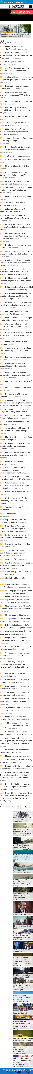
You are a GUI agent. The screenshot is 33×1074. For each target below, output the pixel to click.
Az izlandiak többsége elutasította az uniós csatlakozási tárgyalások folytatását (15, 446)
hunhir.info (3, 168)
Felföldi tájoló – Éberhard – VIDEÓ (18, 381)
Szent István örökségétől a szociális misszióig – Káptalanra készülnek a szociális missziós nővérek (16, 402)
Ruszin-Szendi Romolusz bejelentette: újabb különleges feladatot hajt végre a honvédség (15, 528)
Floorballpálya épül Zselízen (16, 615)
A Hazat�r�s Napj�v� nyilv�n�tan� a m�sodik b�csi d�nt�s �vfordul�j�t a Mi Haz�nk (15, 664)
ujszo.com (3, 97)
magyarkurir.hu (16, 58)
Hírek (2, 41)
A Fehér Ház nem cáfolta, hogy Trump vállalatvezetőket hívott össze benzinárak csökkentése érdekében (14, 775)
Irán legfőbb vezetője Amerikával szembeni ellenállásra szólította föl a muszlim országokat (15, 296)
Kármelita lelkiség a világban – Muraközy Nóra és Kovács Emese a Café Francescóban (16, 55)
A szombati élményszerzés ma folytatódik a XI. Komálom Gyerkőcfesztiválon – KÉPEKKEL (14, 470)
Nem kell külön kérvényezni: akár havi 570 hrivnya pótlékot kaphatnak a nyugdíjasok (15, 786)
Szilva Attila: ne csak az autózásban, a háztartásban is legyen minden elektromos (14, 485)
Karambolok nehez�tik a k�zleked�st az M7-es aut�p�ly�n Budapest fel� (15, 218)
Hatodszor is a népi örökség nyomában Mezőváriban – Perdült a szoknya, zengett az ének (14, 271)
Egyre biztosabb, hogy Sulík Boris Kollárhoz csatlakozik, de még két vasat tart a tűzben (16, 305)
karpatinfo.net (16, 134)
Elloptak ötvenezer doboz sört (17, 492)
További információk (22, 1072)
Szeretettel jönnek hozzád (15, 513)
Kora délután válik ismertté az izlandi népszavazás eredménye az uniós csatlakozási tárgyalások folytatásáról (16, 740)
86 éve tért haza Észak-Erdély (17, 166)
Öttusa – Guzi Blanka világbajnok (18, 196)
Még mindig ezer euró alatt (15, 756)
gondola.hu (24, 125)
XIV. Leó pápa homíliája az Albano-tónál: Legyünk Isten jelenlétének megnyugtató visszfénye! (16, 593)
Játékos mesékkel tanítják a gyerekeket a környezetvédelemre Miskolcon (13, 552)
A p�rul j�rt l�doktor (14, 156)
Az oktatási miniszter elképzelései (18, 160)
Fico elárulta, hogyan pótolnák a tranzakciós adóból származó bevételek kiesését (15, 227)
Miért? (27, 2)
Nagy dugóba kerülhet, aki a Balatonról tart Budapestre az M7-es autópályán (14, 175)
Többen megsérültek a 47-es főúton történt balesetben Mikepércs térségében (14, 725)
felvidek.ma (23, 49)
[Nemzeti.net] (16, 6)
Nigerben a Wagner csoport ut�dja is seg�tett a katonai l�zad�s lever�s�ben (16, 565)
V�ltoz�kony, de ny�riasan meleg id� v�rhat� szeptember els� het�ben (15, 110)
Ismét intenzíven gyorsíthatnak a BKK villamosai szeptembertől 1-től (15, 35)
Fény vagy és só (11, 559)
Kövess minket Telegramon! (13, 2)
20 (30, 807)
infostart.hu (3, 82)
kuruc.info (11, 113)
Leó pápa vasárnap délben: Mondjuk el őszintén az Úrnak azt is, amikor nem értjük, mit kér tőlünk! (14, 236)
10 (26, 807)
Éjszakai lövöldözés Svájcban (16, 578)
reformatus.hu (4, 390)
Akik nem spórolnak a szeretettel (18, 388)
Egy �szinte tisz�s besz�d (16, 116)
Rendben (10, 1072)
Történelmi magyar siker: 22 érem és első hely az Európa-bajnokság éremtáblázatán (16, 190)
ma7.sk (14, 64)
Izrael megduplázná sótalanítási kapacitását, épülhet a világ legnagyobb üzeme (15, 262)
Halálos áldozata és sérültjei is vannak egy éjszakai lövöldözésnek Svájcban (14, 500)
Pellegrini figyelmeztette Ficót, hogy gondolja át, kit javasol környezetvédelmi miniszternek (16, 375)
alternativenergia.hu (6, 73)
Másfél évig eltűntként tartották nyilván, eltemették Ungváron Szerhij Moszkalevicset (14, 131)
